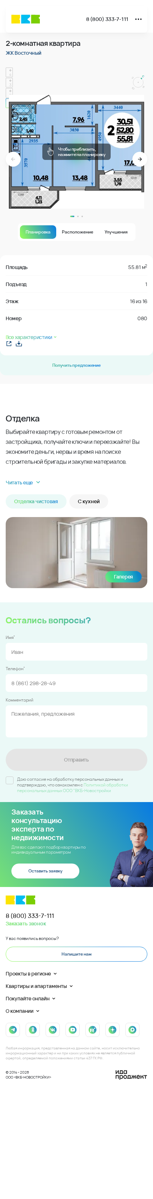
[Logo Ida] (131, 1075)
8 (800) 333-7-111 (107, 19)
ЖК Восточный (23, 52)
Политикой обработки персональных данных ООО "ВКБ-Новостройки (72, 788)
